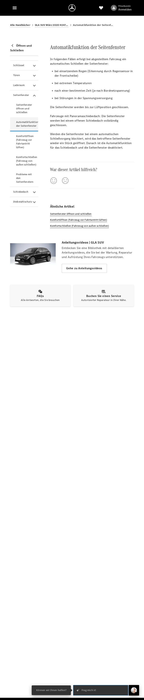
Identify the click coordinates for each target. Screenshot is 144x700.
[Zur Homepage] (72, 8)
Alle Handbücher (20, 25)
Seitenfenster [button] (21, 95)
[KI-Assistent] (134, 690)
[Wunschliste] (101, 8)
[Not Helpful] (65, 180)
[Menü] (14, 7)
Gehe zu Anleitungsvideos (84, 268)
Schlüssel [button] (18, 65)
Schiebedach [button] (20, 192)
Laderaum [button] (19, 85)
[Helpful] (53, 180)
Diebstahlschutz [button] (22, 201)
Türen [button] (16, 75)
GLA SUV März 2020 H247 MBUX (52, 25)
